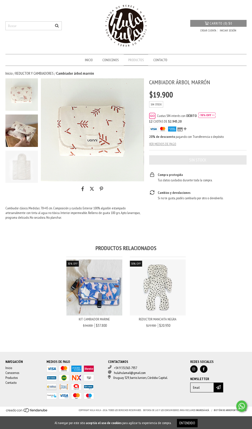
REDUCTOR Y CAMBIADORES (34, 73)
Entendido (187, 423)
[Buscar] (57, 25)
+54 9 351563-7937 (125, 368)
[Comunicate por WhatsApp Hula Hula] (241, 406)
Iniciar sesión (228, 30)
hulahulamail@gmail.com (130, 373)
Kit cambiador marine (94, 319)
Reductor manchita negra (157, 319)
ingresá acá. (203, 410)
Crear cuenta (208, 30)
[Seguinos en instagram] (194, 369)
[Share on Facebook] (82, 188)
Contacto (160, 60)
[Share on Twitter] (92, 188)
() (221, 23)
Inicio (89, 60)
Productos (136, 60)
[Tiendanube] (26, 411)
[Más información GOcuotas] (207, 116)
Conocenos (110, 60)
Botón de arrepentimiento (230, 410)
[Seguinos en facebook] (203, 369)
